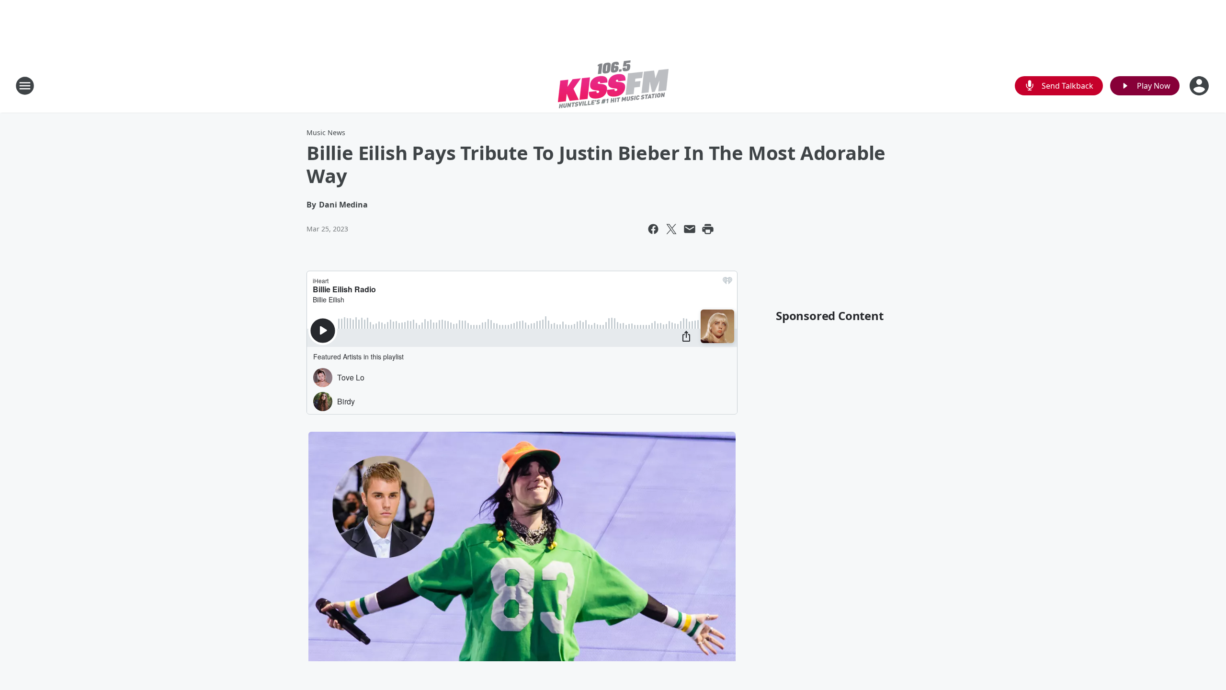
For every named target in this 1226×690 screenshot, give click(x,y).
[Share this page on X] (671, 229)
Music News (325, 132)
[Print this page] (708, 229)
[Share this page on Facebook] (653, 229)
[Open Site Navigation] (24, 85)
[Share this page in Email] (689, 229)
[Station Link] (613, 85)
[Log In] (1200, 85)
